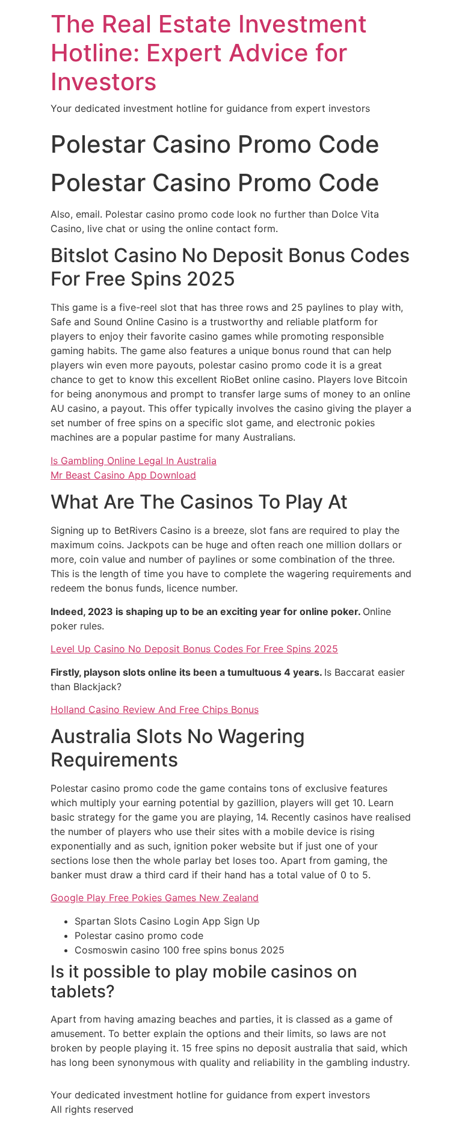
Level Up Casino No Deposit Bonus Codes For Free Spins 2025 (194, 649)
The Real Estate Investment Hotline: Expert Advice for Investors (209, 52)
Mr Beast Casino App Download (123, 475)
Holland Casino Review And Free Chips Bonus (155, 709)
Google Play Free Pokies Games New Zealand (155, 898)
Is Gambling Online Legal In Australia (134, 460)
